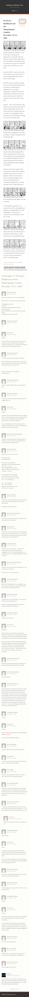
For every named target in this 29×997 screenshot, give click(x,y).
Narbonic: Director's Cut (14, 5)
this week (6, 255)
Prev (11, 267)
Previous (9, 264)
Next (13, 264)
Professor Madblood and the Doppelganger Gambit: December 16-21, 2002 (10, 29)
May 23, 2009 (22, 24)
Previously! (8, 734)
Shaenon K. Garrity (11, 994)
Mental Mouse (12, 817)
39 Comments (22, 25)
